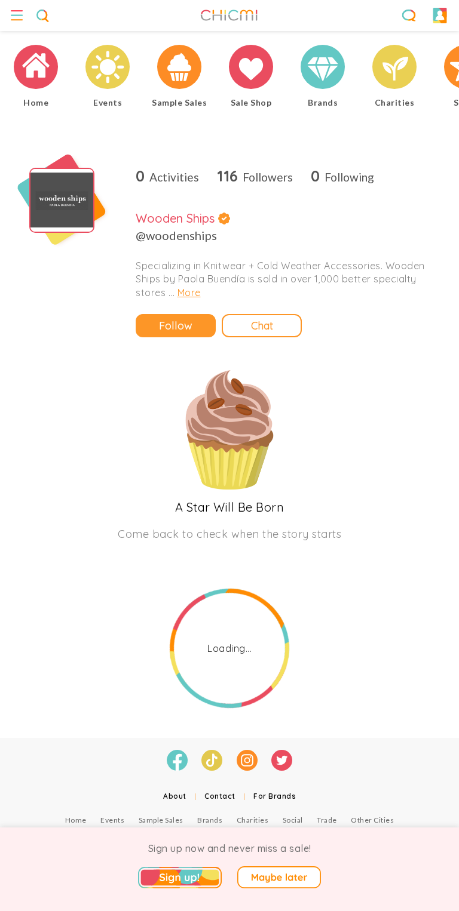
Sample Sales (161, 819)
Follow (175, 326)
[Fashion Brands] (323, 68)
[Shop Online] (251, 68)
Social (293, 819)
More (189, 292)
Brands (209, 819)
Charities (253, 819)
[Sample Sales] (179, 68)
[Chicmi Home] (36, 68)
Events (112, 819)
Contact (219, 796)
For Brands (274, 796)
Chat (262, 326)
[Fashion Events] (107, 68)
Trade (327, 819)
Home (76, 819)
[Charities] (394, 68)
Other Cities (372, 819)
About (174, 796)
